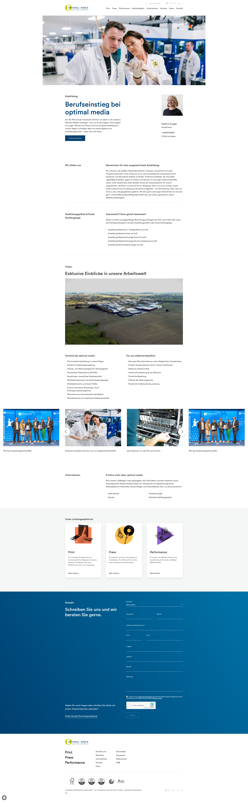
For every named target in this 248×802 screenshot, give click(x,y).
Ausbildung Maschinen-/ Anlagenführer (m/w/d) (128, 229)
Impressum (120, 755)
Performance (124, 8)
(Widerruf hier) (157, 698)
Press (114, 8)
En (182, 3)
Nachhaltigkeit (138, 8)
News (171, 8)
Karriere (163, 8)
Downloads (121, 751)
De (179, 3)
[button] (4, 797)
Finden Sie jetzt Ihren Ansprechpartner (81, 716)
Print (108, 8)
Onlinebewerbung (116, 223)
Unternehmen (152, 8)
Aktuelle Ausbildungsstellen (160, 497)
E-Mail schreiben (169, 136)
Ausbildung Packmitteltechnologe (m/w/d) (125, 245)
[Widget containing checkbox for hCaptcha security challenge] (141, 705)
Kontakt (179, 8)
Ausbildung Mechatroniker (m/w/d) (122, 233)
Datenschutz (121, 759)
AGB (118, 762)
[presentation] (66, 432)
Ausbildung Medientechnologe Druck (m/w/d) (127, 237)
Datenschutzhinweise (145, 697)
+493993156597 (168, 132)
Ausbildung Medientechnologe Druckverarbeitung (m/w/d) (132, 241)
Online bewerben (75, 138)
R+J (66, 793)
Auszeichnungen (156, 493)
